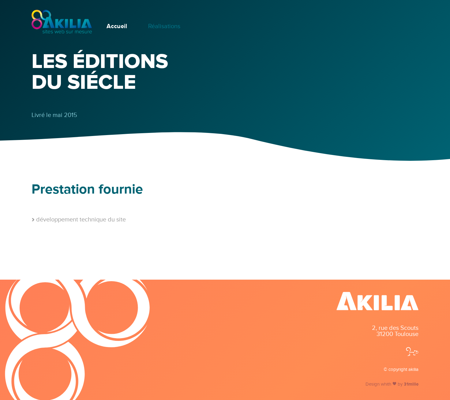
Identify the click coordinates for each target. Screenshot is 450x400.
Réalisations (164, 26)
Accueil (117, 26)
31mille (411, 384)
